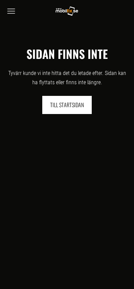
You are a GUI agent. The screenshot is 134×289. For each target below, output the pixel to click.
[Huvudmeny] (11, 11)
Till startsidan (67, 105)
